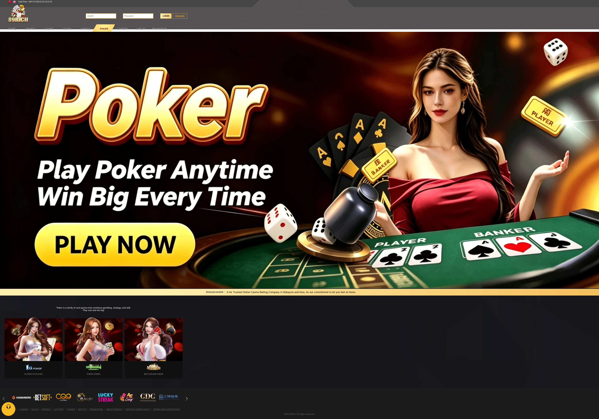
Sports (30, 28)
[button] (187, 398)
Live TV (140, 28)
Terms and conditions (166, 409)
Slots (67, 28)
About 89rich (114, 409)
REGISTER (180, 16)
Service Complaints (137, 409)
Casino (49, 28)
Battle (85, 28)
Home (12, 28)
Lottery (122, 28)
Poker (104, 28)
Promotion (159, 28)
